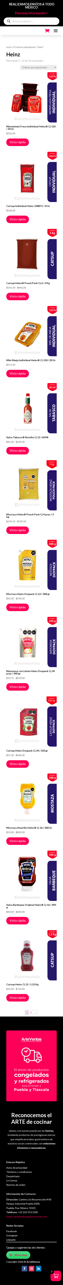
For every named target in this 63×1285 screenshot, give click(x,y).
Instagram (12, 1235)
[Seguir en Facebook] (24, 1268)
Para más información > (31, 13)
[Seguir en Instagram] (31, 1268)
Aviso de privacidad (16, 1167)
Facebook (11, 1231)
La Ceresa (11, 1180)
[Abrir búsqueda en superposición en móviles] (31, 21)
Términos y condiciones (19, 1171)
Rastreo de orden (15, 1184)
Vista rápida (18, 142)
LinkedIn (11, 1239)
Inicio (9, 47)
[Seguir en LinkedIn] (38, 1268)
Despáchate (13, 1176)
